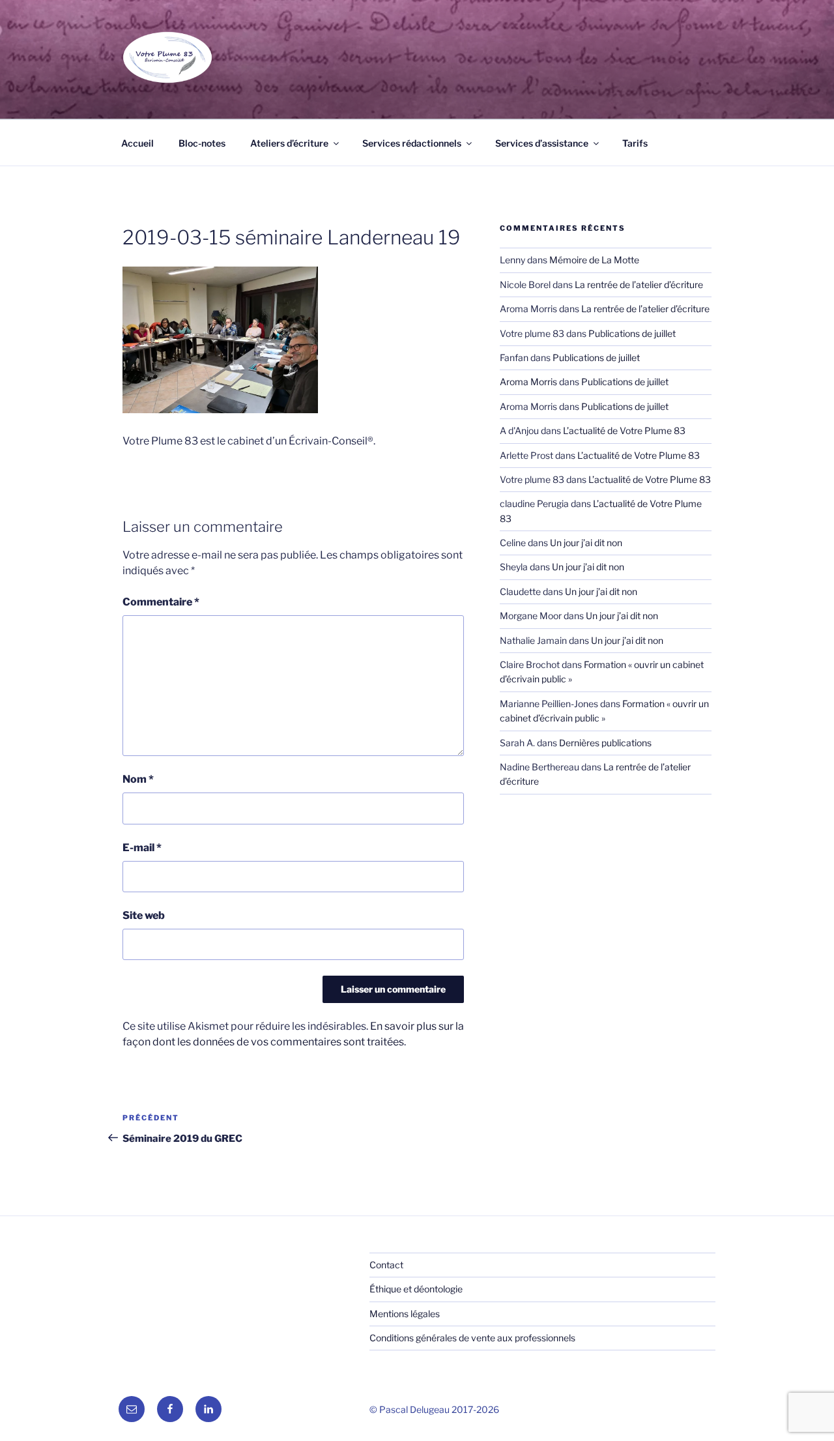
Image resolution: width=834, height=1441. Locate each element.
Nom (138, 779)
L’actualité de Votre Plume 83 (624, 430)
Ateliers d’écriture (289, 143)
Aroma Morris (528, 381)
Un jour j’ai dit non (586, 542)
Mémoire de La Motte (594, 259)
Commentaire (160, 602)
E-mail (142, 847)
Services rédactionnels (411, 143)
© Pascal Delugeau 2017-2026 (434, 1409)
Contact (386, 1264)
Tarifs (635, 143)
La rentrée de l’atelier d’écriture (639, 284)
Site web (143, 915)
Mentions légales (404, 1313)
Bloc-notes (202, 143)
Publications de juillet (632, 333)
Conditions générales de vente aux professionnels (472, 1337)
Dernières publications (605, 742)
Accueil (137, 143)
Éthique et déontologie (416, 1288)
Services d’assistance (541, 143)
